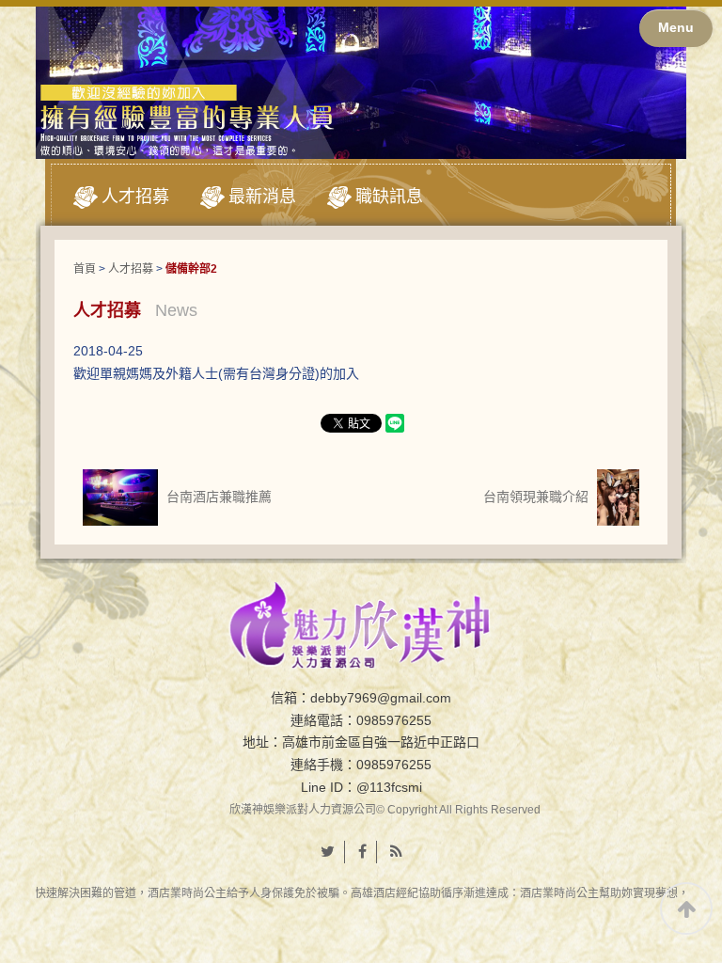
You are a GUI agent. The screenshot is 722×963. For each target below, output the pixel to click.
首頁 (84, 269)
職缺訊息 (389, 196)
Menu (676, 27)
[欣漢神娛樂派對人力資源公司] (361, 624)
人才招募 (135, 196)
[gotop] (686, 908)
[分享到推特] (328, 852)
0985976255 (394, 720)
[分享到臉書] (363, 852)
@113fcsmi (389, 787)
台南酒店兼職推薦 (217, 496)
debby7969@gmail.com (380, 697)
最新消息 (262, 196)
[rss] (396, 852)
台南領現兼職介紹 (537, 496)
